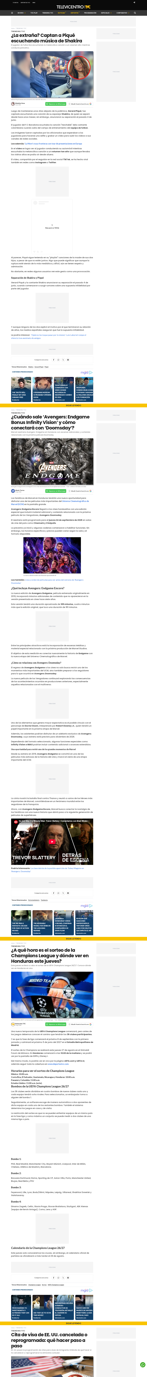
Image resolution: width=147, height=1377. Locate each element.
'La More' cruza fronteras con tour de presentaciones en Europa (53, 143)
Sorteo (44, 1285)
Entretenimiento (34, 900)
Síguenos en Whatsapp (57, 104)
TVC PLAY (34, 13)
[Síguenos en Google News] (68, 360)
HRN (33, 2)
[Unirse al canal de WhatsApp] (142, 1364)
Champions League (34, 1285)
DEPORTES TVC (25, 2)
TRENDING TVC (47, 13)
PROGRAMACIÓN (90, 13)
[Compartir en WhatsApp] (58, 360)
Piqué (46, 367)
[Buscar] (135, 13)
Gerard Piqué (38, 367)
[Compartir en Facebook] (54, 360)
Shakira (30, 367)
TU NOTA (15, 2)
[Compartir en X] (63, 360)
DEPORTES (74, 13)
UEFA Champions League (56, 1285)
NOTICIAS (61, 13)
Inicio (12, 28)
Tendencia (44, 900)
